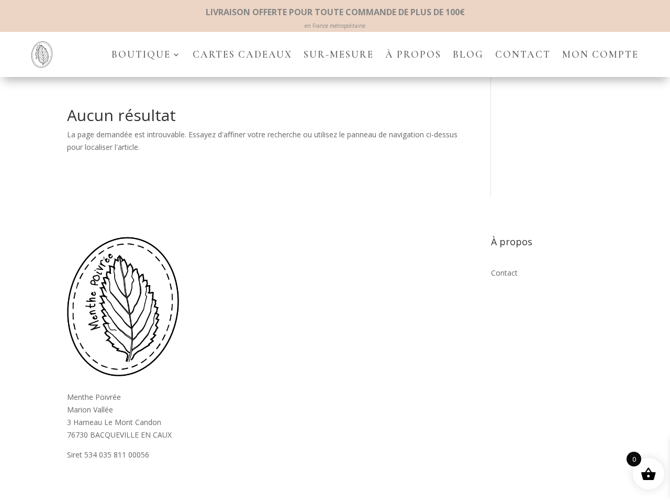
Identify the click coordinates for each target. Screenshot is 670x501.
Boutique (141, 54)
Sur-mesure (339, 54)
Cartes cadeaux (242, 54)
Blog (468, 54)
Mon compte (600, 54)
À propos (413, 54)
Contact (523, 54)
